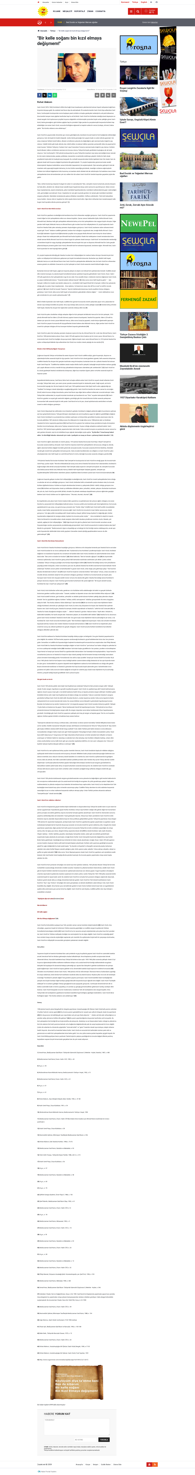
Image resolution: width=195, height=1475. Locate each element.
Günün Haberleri (57, 2)
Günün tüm (150, 22)
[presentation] (45, 22)
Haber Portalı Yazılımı (48, 1472)
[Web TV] (151, 2)
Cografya (100, 11)
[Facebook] (39, 95)
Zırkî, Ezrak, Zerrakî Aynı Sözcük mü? (80, 22)
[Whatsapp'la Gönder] (54, 95)
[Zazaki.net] (43, 11)
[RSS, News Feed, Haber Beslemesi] (155, 1464)
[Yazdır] (97, 95)
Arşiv (66, 2)
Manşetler (46, 2)
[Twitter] (44, 95)
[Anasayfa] (38, 2)
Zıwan (90, 11)
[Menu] (131, 11)
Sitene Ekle (74, 2)
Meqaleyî (67, 11)
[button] (102, 95)
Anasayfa (43, 31)
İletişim (95, 1465)
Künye (88, 1465)
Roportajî (79, 11)
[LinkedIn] (49, 95)
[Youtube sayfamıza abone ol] (149, 1464)
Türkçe (52, 31)
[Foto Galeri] (156, 2)
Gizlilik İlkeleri (106, 1465)
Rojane (56, 11)
